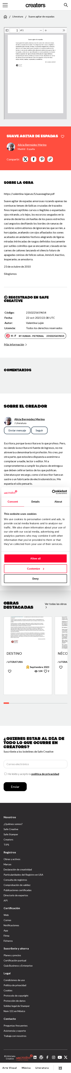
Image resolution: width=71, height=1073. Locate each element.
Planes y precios (12, 955)
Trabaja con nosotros (15, 1035)
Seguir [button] (39, 430)
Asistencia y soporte (15, 1030)
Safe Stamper (11, 834)
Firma (6, 935)
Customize (33, 568)
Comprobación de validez (17, 884)
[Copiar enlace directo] (50, 159)
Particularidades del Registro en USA (23, 874)
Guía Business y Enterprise (18, 965)
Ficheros (8, 940)
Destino (14, 653)
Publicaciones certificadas (18, 890)
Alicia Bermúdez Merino (32, 144)
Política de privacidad (15, 985)
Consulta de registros (15, 879)
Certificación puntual (15, 960)
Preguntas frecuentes (16, 1025)
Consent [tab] (13, 501)
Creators (8, 839)
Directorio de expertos (16, 895)
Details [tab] (35, 501)
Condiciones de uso (14, 980)
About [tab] (58, 501)
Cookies (8, 990)
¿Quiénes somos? (13, 823)
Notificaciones (11, 925)
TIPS (6, 844)
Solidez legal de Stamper (17, 1005)
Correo (7, 920)
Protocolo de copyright (16, 995)
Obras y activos (12, 859)
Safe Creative (11, 829)
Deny (35, 578)
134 (40, 671)
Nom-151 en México (14, 1011)
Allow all (35, 558)
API (6, 900)
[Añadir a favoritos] (62, 137)
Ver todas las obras (56, 603)
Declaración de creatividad (18, 869)
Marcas (7, 864)
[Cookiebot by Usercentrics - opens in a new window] (52, 492)
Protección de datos (15, 1000)
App (6, 930)
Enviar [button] (15, 787)
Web (6, 914)
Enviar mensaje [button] (17, 430)
